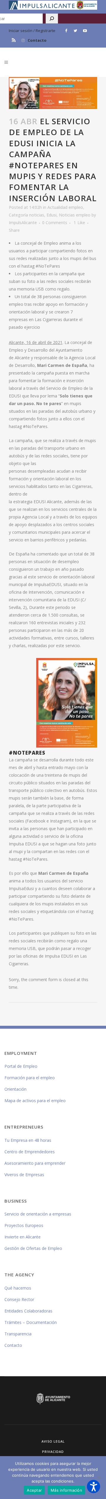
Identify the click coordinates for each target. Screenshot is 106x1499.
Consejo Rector (19, 1299)
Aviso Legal (53, 1441)
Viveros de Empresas (24, 1174)
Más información (66, 1490)
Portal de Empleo (20, 1066)
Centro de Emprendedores (29, 1151)
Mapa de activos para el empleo (35, 1100)
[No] (99, 1477)
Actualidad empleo (65, 207)
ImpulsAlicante (23, 222)
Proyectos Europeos (23, 1225)
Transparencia (18, 1334)
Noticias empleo (74, 215)
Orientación (15, 1089)
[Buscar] (52, 18)
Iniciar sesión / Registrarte (32, 30)
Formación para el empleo (29, 1077)
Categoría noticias (26, 215)
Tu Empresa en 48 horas (27, 1140)
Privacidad (53, 1451)
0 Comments (54, 222)
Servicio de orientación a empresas (37, 1214)
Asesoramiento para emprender (34, 1163)
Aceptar (34, 1490)
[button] (93, 1486)
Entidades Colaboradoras (28, 1311)
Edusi (52, 215)
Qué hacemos (17, 1288)
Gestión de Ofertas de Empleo (33, 1248)
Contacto (37, 40)
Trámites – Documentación (30, 1322)
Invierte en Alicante (22, 1237)
